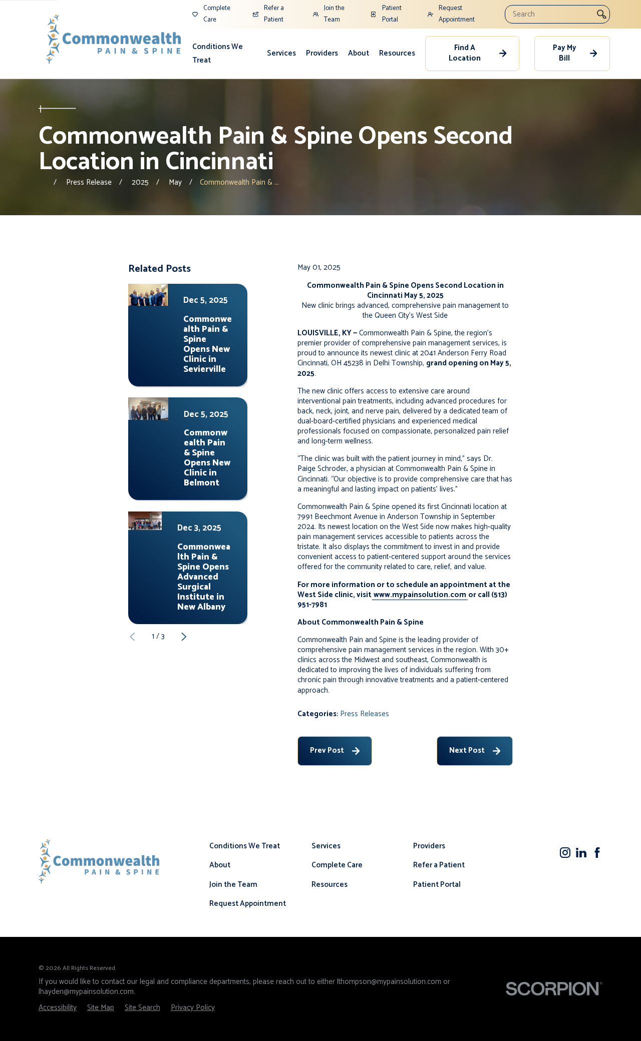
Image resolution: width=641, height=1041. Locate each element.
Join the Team (233, 884)
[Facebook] (597, 852)
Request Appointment (247, 903)
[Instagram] (565, 852)
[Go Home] (42, 182)
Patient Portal (437, 884)
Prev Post (327, 750)
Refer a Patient (439, 865)
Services (281, 53)
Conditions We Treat (217, 54)
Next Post (467, 750)
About (358, 53)
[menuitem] (224, 54)
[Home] (113, 39)
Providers (322, 53)
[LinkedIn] (581, 852)
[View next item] (184, 637)
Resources (397, 53)
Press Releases (364, 714)
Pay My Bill (564, 53)
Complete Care (337, 865)
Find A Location (465, 53)
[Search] (601, 14)
